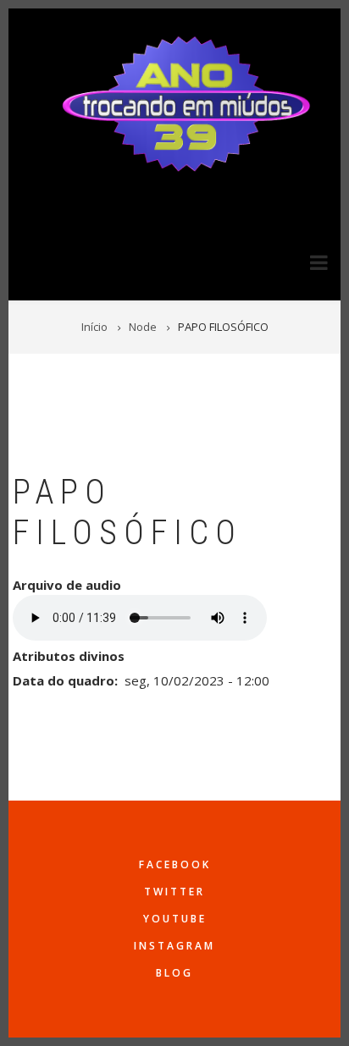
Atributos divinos (69, 655)
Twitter (174, 891)
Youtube (175, 918)
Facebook (175, 864)
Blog (174, 973)
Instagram (174, 946)
